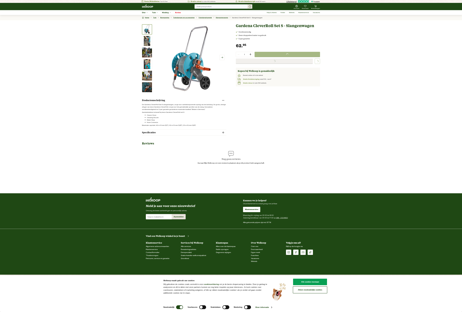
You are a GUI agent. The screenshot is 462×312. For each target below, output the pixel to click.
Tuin (154, 12)
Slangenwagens (222, 17)
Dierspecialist (186, 252)
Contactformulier (152, 252)
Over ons (254, 246)
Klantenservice (303, 12)
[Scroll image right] (222, 57)
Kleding (165, 12)
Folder (283, 12)
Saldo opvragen (222, 249)
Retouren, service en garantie (157, 258)
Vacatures (316, 12)
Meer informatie (262, 307)
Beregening (164, 17)
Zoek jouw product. (204, 6)
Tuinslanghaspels (205, 17)
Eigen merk (255, 252)
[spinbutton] (244, 54)
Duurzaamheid (257, 249)
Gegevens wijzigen (223, 252)
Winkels (292, 12)
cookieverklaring (211, 284)
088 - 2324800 (282, 217)
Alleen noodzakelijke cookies (310, 290)
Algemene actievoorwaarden (157, 246)
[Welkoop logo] (147, 6)
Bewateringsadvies (188, 249)
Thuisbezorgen (152, 255)
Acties (178, 12)
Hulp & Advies (272, 12)
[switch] (202, 307)
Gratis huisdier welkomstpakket (193, 255)
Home (147, 17)
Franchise (255, 255)
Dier (144, 12)
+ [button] (250, 54)
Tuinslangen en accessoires (184, 17)
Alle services (186, 246)
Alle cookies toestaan (310, 282)
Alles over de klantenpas (226, 246)
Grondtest (185, 258)
